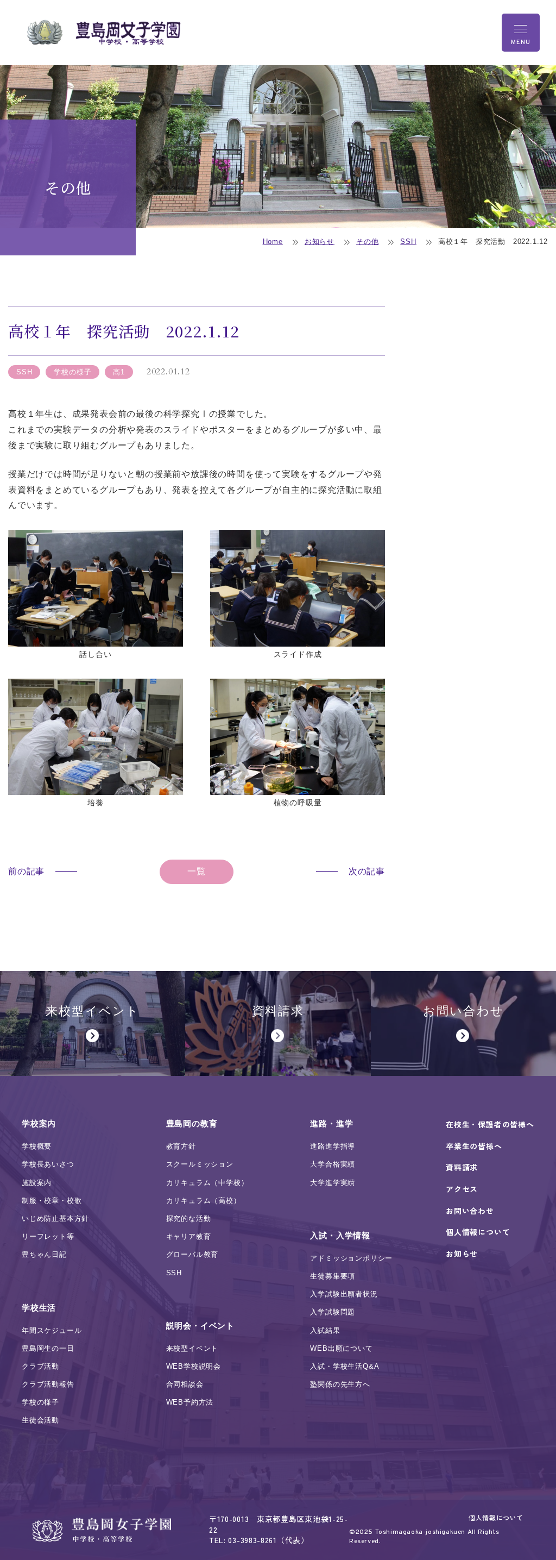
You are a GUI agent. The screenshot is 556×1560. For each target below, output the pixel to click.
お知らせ (319, 241)
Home (273, 241)
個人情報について (496, 1517)
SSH (408, 241)
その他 (367, 241)
